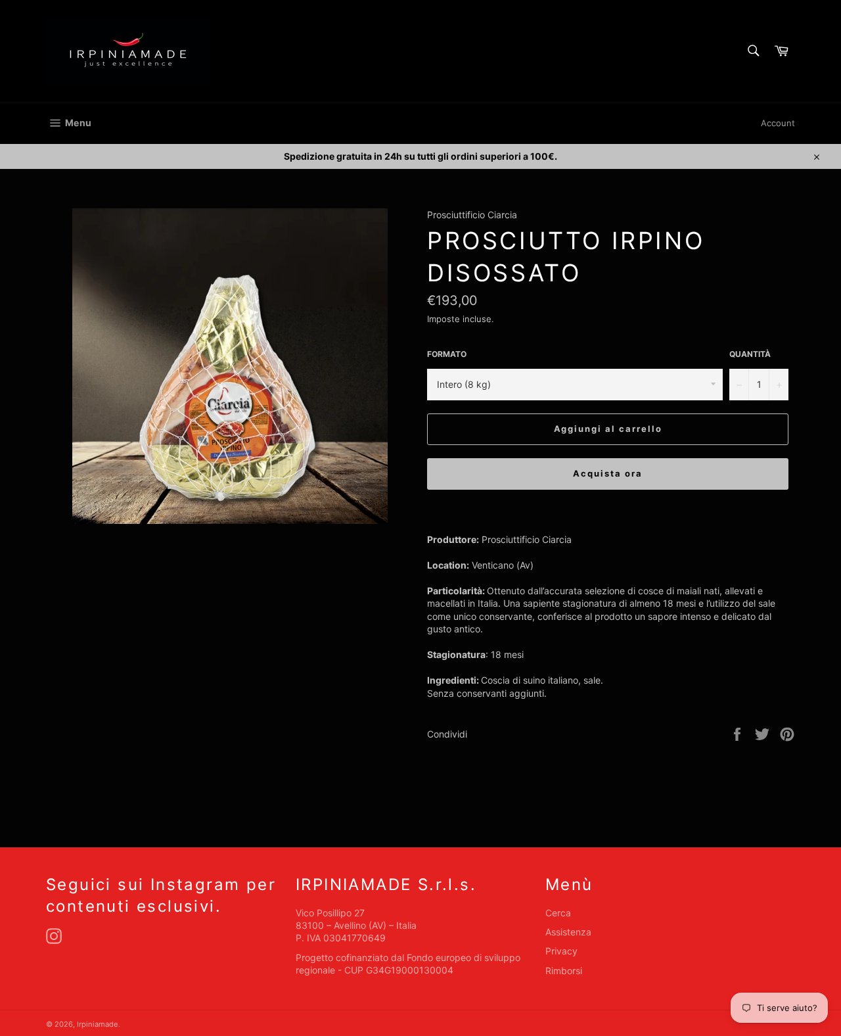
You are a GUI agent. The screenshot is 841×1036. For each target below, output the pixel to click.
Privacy (561, 950)
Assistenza (568, 931)
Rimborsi (563, 970)
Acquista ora (607, 473)
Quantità (750, 354)
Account (778, 123)
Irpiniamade (97, 1024)
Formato (446, 354)
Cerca (558, 912)
